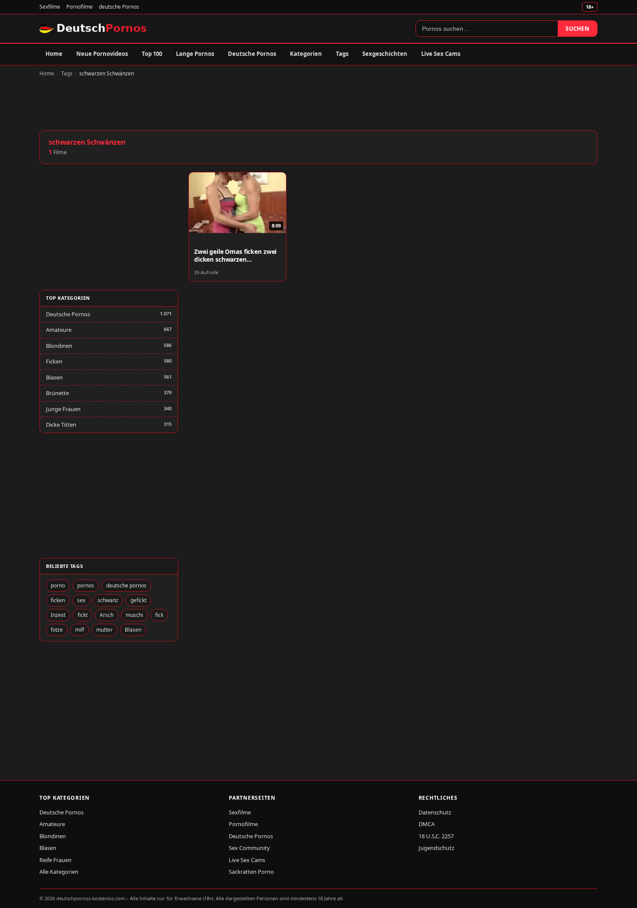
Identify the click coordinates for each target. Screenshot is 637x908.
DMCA (427, 824)
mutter (104, 629)
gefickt (138, 600)
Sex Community (249, 848)
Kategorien (306, 54)
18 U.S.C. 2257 (436, 836)
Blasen (54, 377)
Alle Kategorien (58, 872)
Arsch (107, 615)
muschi (134, 615)
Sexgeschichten (384, 54)
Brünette (57, 393)
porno (58, 585)
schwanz (108, 600)
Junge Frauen (63, 409)
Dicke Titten (61, 424)
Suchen (577, 28)
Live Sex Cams (440, 54)
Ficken (54, 361)
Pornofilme (79, 6)
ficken (58, 600)
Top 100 (152, 54)
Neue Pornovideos (102, 54)
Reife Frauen (55, 860)
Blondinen (59, 346)
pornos (85, 585)
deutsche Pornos (119, 6)
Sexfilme (49, 6)
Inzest (58, 615)
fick (159, 615)
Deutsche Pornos (252, 54)
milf (79, 629)
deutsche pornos (126, 585)
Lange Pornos (195, 54)
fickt (83, 615)
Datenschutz (435, 812)
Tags (342, 54)
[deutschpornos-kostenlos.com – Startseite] (93, 28)
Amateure (59, 330)
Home (54, 54)
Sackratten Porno (251, 872)
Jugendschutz (436, 848)
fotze (57, 629)
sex (81, 600)
